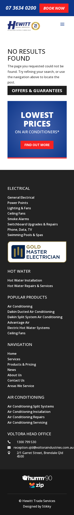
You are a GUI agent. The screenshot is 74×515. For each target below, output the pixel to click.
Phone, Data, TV (19, 229)
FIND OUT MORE (37, 145)
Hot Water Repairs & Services (30, 286)
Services (13, 359)
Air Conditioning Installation (29, 411)
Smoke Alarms (18, 219)
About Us (14, 375)
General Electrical (20, 197)
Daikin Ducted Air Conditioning (30, 311)
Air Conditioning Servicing (27, 422)
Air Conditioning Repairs (26, 417)
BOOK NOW (54, 8)
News (11, 370)
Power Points (17, 203)
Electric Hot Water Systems (28, 328)
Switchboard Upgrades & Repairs (32, 224)
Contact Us (15, 380)
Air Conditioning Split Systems (30, 406)
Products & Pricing (21, 364)
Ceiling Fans (16, 213)
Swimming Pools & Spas (25, 235)
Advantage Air (18, 322)
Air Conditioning (19, 306)
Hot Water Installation (24, 280)
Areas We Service (20, 386)
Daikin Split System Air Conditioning (34, 317)
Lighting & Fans (19, 208)
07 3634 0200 (21, 7)
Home (12, 353)
